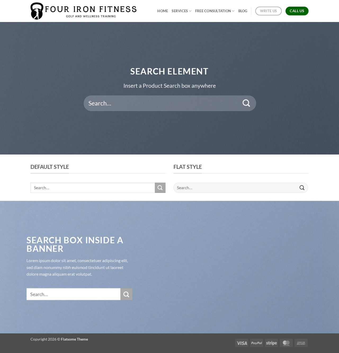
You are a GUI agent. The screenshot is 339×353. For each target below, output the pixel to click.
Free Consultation (213, 11)
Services (180, 11)
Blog (242, 11)
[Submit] (246, 103)
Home (162, 11)
